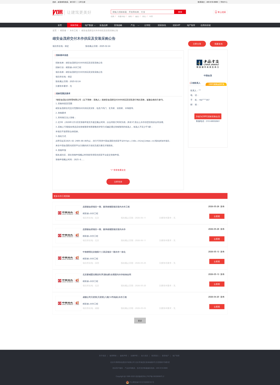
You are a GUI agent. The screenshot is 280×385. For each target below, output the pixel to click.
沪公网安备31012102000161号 (141, 382)
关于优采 (102, 355)
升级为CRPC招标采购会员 (208, 116)
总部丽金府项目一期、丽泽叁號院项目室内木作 (104, 229)
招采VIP (176, 25)
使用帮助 (113, 355)
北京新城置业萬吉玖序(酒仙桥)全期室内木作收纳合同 (107, 274)
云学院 (147, 25)
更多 (140, 320)
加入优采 (144, 355)
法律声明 (134, 355)
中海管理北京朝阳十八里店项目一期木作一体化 (104, 251)
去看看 (217, 216)
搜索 (180, 11)
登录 (74, 2)
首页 (60, 25)
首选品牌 (103, 25)
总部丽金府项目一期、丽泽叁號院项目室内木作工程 (106, 206)
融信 (137, 16)
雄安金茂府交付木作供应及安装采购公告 (99, 30)
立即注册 (81, 2)
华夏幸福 (121, 16)
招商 (112, 16)
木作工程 (74, 30)
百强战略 (118, 25)
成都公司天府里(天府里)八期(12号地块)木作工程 (105, 296)
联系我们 (155, 355)
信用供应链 (206, 25)
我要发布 (219, 43)
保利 (130, 16)
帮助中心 (224, 2)
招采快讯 (162, 25)
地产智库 (191, 25)
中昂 (151, 16)
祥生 (144, 16)
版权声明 (123, 355)
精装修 (63, 30)
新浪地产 (165, 355)
